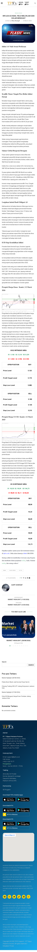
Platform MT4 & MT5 (9, 781)
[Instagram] (9, 896)
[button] (3, 630)
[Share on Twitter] (25, 578)
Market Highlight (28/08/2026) (18, 640)
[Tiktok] (19, 896)
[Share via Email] (29, 578)
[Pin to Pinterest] (27, 578)
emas (4, 570)
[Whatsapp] (28, 896)
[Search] (35, 3)
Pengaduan (7, 764)
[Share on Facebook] (23, 578)
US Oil (20, 570)
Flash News (12, 570)
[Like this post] (21, 578)
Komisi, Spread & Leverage (11, 776)
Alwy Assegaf (16, 20)
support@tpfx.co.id (13, 757)
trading (24, 560)
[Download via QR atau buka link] (9, 799)
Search (4, 662)
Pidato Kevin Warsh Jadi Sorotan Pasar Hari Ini (15, 682)
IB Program (7, 790)
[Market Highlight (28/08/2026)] (18, 627)
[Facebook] (4, 896)
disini (25, 553)
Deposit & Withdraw (9, 778)
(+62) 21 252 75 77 (8, 761)
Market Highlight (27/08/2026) (11, 692)
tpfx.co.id (6, 553)
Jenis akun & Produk (9, 774)
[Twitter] (14, 896)
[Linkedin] (24, 896)
